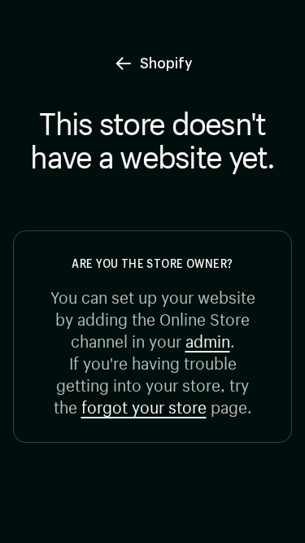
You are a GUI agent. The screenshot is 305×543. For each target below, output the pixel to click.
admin (207, 339)
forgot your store (144, 405)
